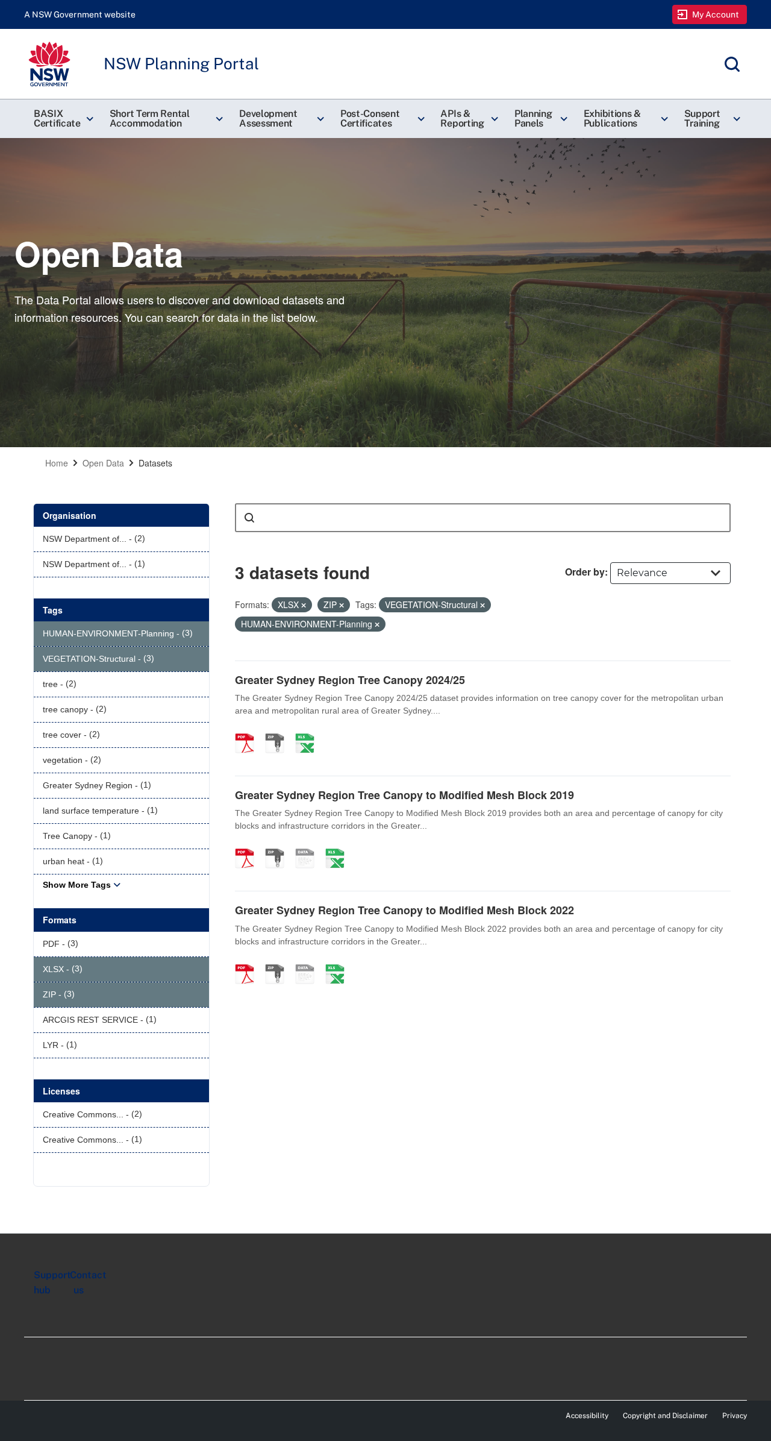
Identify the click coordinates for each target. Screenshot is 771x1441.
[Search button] (249, 517)
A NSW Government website (80, 14)
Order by (585, 572)
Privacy (734, 1415)
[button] (62, 118)
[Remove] (303, 605)
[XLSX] (309, 730)
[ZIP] (279, 730)
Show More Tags (77, 885)
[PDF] (249, 730)
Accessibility (587, 1415)
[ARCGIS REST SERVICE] (309, 961)
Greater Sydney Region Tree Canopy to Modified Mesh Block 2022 (404, 910)
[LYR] (309, 846)
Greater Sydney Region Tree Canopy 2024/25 (350, 680)
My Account (716, 14)
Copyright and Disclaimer (665, 1415)
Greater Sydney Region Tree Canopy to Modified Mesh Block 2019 (404, 795)
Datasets (155, 463)
